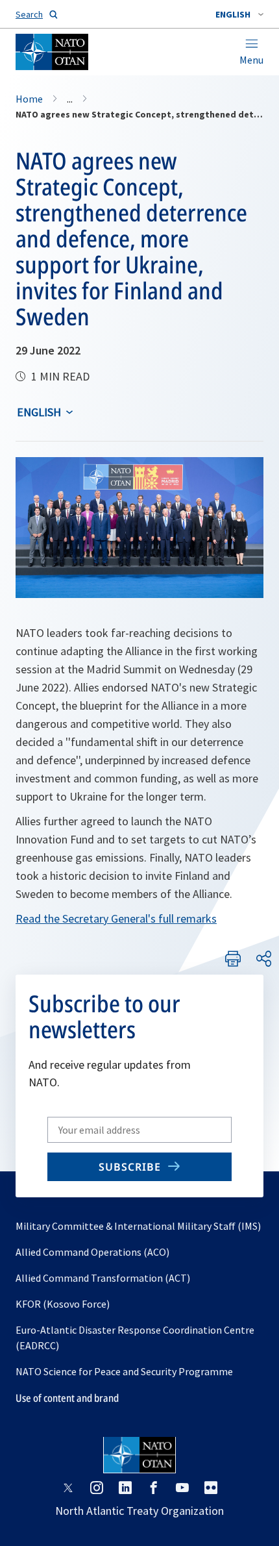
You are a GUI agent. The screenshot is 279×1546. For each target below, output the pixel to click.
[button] (239, 14)
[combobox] (239, 14)
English (39, 412)
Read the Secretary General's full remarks (116, 918)
